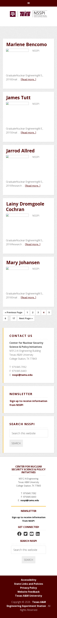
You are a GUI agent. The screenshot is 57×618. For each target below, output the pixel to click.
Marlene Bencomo (26, 44)
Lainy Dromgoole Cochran (25, 206)
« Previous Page (13, 313)
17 (14, 319)
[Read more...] (28, 79)
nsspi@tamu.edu (22, 375)
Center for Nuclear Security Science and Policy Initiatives (29, 18)
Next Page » (26, 319)
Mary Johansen (23, 262)
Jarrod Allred (20, 151)
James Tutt (18, 97)
